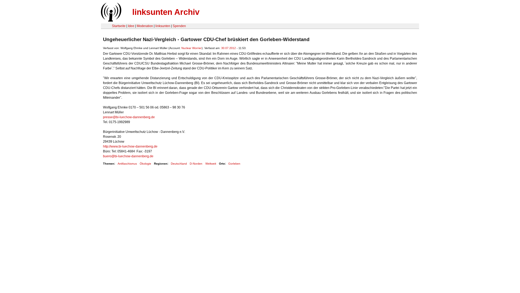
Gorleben (234, 163)
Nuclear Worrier (191, 48)
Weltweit (210, 163)
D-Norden (196, 163)
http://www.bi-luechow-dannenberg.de (130, 146)
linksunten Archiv (165, 12)
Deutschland (179, 163)
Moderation (145, 26)
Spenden (179, 26)
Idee (131, 26)
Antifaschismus (127, 163)
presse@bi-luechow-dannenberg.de (129, 117)
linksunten (162, 26)
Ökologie (145, 163)
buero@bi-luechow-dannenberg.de (128, 156)
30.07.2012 (228, 48)
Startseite (119, 26)
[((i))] (111, 20)
